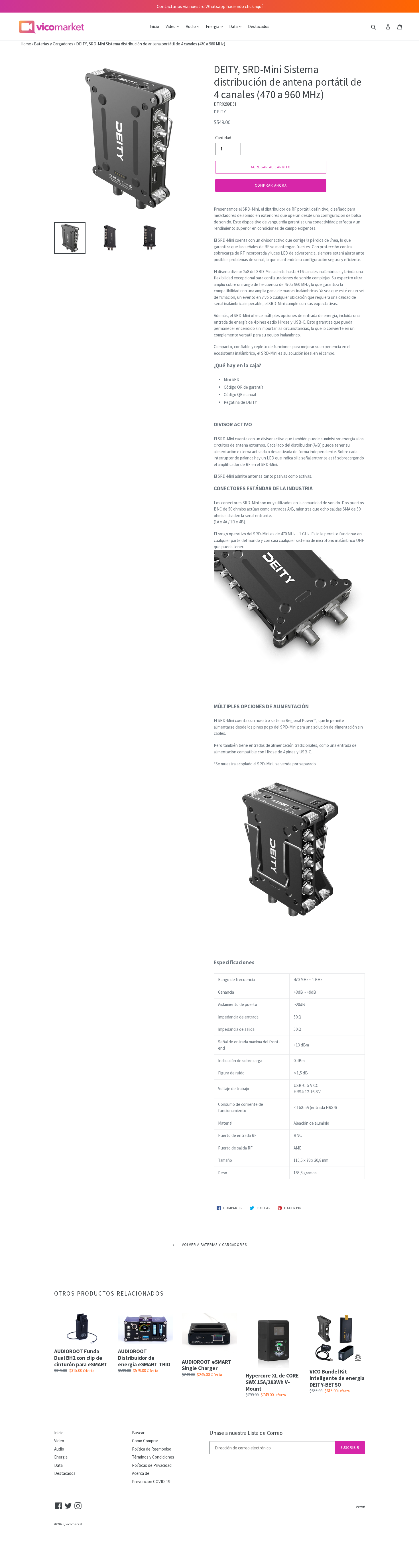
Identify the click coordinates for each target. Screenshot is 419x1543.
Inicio (154, 26)
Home (15, 44)
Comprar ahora (271, 185)
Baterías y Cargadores (53, 44)
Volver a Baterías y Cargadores (214, 1244)
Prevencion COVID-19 (151, 1481)
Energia (213, 26)
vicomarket (74, 1524)
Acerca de (140, 1473)
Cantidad (223, 137)
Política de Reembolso (151, 1449)
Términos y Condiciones (153, 1457)
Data (234, 26)
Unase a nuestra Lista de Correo (246, 1433)
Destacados (258, 26)
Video (171, 26)
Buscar (138, 1432)
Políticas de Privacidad (152, 1465)
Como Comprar (145, 1440)
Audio (191, 26)
